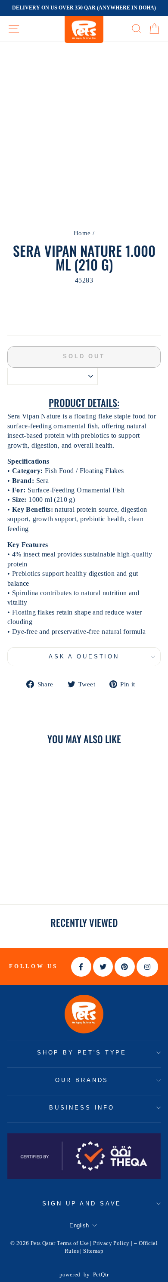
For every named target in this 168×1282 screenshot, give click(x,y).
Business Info (82, 1107)
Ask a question (84, 656)
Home (82, 233)
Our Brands (82, 1080)
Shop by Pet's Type (82, 1052)
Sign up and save (81, 1203)
